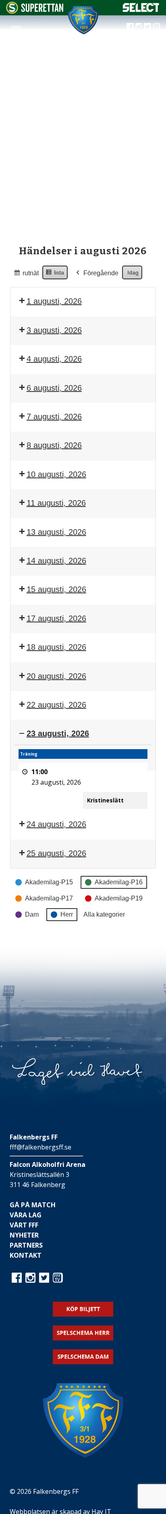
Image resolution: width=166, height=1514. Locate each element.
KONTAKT (26, 1255)
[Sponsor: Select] (141, 10)
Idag (133, 272)
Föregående (100, 273)
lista (55, 274)
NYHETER (24, 1235)
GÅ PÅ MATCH (33, 1204)
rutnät (26, 275)
